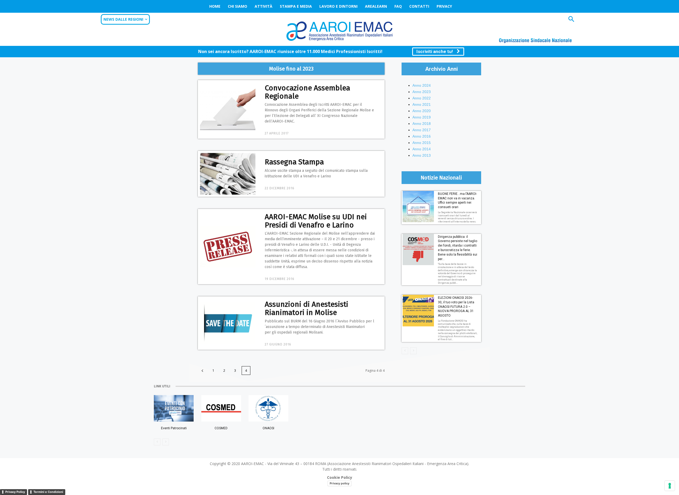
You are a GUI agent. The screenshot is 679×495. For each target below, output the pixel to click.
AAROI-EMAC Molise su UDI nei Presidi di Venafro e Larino (316, 220)
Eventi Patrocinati (174, 428)
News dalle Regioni (123, 19)
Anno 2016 (421, 136)
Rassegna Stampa (294, 161)
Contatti (419, 6)
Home (214, 6)
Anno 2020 (421, 111)
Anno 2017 (421, 130)
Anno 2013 (421, 155)
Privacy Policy (15, 492)
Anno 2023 (421, 92)
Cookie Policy (339, 477)
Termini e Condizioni (48, 492)
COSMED (221, 428)
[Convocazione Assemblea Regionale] (227, 109)
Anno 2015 (421, 143)
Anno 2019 (421, 117)
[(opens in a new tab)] (268, 408)
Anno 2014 (421, 149)
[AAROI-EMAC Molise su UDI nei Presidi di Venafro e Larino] (227, 247)
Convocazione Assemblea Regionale (307, 92)
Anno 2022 (421, 98)
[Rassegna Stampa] (227, 174)
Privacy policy (339, 483)
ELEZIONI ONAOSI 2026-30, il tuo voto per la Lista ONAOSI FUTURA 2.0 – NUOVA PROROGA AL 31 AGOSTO (456, 306)
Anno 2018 (421, 123)
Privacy (444, 6)
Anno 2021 (421, 104)
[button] (571, 20)
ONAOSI (268, 428)
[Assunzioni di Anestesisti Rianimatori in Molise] (227, 323)
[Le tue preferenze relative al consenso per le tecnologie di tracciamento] (670, 486)
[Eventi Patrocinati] (174, 408)
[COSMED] (221, 408)
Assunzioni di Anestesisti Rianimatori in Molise (306, 308)
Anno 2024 (421, 85)
